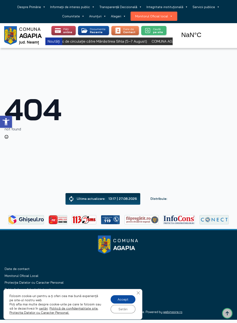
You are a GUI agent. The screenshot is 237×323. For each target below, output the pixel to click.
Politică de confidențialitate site (74, 308)
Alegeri (116, 16)
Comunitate (71, 16)
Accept (123, 299)
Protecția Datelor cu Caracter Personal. (39, 312)
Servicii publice (204, 7)
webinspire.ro (172, 312)
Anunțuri (95, 16)
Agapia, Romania (204, 29)
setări (43, 308)
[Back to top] (227, 313)
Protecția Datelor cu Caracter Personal (34, 282)
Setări (123, 309)
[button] (6, 122)
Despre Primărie (29, 7)
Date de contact (17, 269)
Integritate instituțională (165, 7)
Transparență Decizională (118, 7)
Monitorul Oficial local (151, 16)
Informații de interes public (70, 7)
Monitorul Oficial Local (21, 276)
